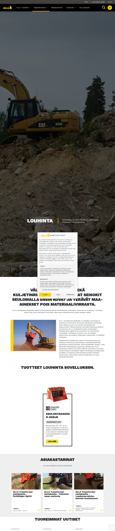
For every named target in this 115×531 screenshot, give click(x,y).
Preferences (70, 294)
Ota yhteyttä (84, 8)
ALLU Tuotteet (22, 8)
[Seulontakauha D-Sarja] (57, 394)
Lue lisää (52, 441)
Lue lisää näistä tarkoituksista (50, 289)
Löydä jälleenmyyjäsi (98, 2)
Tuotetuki (70, 8)
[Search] (104, 7)
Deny (58, 294)
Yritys (86, 2)
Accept (45, 294)
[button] (110, 7)
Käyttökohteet (40, 8)
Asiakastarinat (57, 8)
